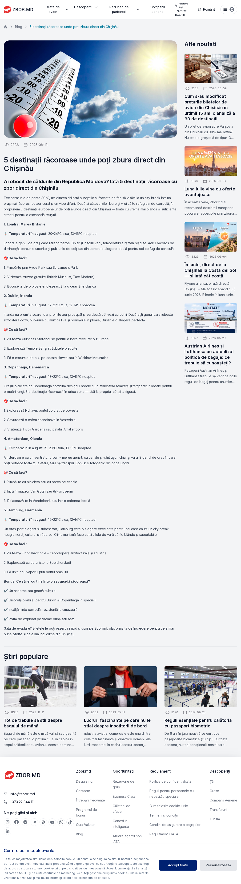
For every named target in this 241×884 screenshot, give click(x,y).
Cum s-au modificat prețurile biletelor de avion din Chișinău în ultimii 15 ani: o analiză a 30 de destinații (210, 107)
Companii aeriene (157, 9)
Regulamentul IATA (163, 834)
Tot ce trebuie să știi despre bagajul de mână (33, 723)
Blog (18, 27)
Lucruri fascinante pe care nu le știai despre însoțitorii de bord (117, 723)
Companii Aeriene (223, 800)
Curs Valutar (85, 825)
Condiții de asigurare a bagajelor (175, 825)
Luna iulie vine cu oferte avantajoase (210, 191)
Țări (212, 781)
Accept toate (178, 865)
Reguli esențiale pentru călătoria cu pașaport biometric (198, 723)
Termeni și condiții (163, 815)
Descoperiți (83, 7)
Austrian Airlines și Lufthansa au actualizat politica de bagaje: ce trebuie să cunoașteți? (209, 354)
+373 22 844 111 (181, 9)
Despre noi (84, 781)
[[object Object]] (7, 822)
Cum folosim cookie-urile (168, 806)
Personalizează (218, 865)
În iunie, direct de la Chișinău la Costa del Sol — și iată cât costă (210, 270)
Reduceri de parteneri (119, 9)
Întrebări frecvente (90, 800)
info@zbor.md (22, 794)
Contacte (83, 791)
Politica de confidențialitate (170, 781)
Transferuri (218, 810)
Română (209, 9)
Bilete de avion (53, 9)
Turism (215, 819)
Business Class (124, 796)
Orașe (214, 791)
